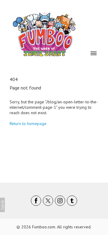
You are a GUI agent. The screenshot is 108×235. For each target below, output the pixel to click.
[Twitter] (48, 201)
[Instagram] (60, 201)
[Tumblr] (72, 201)
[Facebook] (36, 201)
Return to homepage (28, 123)
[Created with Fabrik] (2, 205)
